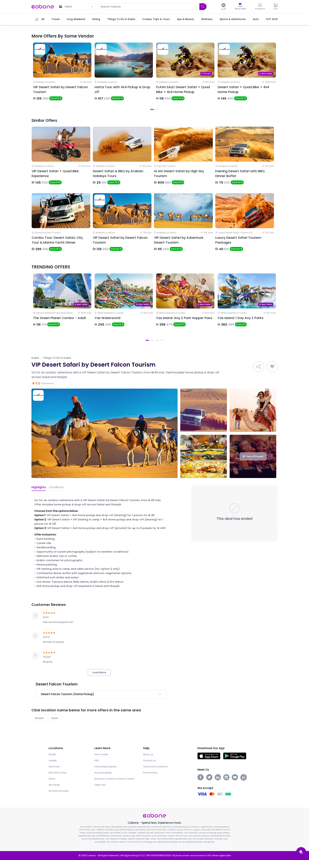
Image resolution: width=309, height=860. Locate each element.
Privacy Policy (150, 772)
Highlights (38, 487)
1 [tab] (152, 109)
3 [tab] (157, 340)
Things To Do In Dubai (57, 358)
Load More (99, 672)
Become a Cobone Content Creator (114, 778)
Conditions (56, 487)
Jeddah (53, 760)
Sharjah (39, 718)
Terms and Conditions (155, 766)
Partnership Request (105, 766)
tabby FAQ (100, 784)
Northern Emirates (59, 790)
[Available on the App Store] (208, 756)
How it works (101, 754)
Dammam (54, 766)
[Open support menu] (301, 852)
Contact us (149, 760)
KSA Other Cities (58, 772)
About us (148, 754)
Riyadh (52, 754)
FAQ (96, 760)
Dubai (35, 358)
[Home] (42, 6)
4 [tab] (161, 340)
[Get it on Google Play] (234, 756)
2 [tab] (157, 109)
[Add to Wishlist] (272, 366)
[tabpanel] (62, 74)
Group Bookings (103, 772)
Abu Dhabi (54, 784)
